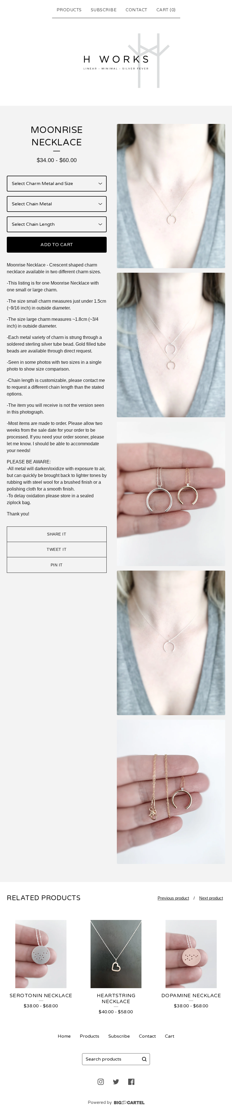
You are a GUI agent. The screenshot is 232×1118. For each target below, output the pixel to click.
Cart (169, 1036)
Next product (211, 898)
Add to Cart (56, 245)
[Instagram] (100, 1081)
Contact (136, 9)
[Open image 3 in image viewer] (171, 494)
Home (64, 1036)
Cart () (166, 9)
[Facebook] (131, 1081)
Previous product (173, 898)
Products (69, 9)
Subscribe (104, 9)
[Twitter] (116, 1081)
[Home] (116, 60)
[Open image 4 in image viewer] (171, 643)
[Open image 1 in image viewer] (171, 196)
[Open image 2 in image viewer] (171, 345)
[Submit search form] (144, 1059)
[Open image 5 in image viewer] (171, 792)
